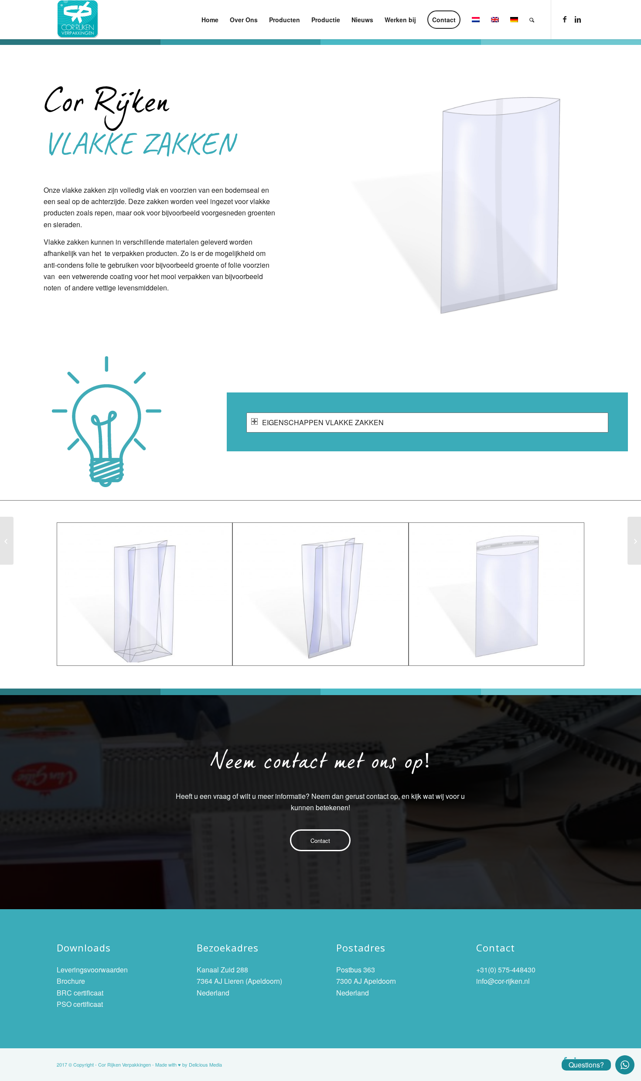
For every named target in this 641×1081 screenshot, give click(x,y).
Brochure (71, 981)
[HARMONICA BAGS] (7, 541)
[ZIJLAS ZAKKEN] (634, 541)
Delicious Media (205, 1064)
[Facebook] (564, 19)
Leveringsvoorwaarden (92, 970)
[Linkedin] (577, 19)
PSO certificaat (80, 1004)
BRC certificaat (80, 993)
